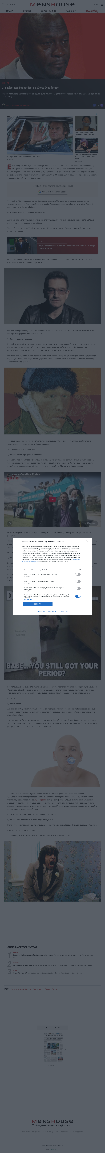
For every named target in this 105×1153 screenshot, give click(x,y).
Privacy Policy (64, 611)
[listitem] (52, 570)
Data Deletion (41, 611)
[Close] (88, 542)
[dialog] (52, 576)
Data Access (52, 611)
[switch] (78, 574)
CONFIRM (38, 604)
